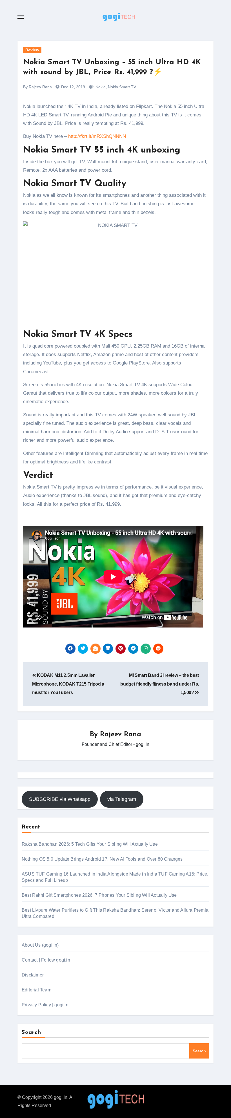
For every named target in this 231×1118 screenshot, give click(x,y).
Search (31, 1032)
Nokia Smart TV (122, 87)
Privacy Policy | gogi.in (45, 1004)
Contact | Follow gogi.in (46, 960)
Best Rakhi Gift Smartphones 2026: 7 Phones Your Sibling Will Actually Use (99, 895)
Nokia (100, 87)
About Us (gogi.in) (40, 945)
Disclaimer (33, 975)
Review (32, 50)
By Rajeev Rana (37, 87)
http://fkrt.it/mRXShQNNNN (97, 136)
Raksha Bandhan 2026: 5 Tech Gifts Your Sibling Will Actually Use (90, 844)
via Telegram (121, 799)
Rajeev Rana (120, 734)
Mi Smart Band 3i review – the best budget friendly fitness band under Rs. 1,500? (159, 684)
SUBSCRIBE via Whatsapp (59, 799)
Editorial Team (36, 989)
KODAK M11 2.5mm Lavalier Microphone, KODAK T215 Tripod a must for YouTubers (68, 684)
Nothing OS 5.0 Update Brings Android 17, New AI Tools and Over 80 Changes (102, 859)
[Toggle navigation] (20, 17)
